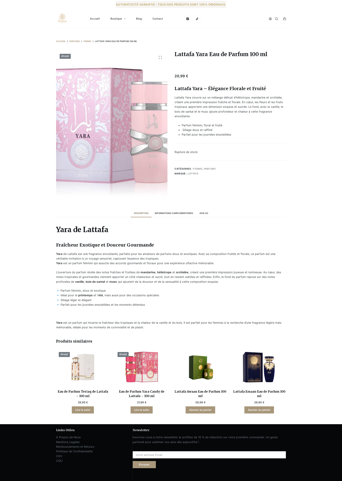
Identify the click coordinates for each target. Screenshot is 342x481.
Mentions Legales (68, 442)
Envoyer (144, 464)
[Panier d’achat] (284, 18)
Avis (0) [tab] (204, 213)
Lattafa (193, 173)
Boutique (116, 18)
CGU (59, 460)
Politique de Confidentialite (74, 451)
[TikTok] (197, 18)
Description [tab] (141, 213)
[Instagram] (187, 18)
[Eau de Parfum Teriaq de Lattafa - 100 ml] (83, 367)
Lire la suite (82, 410)
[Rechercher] (276, 18)
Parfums (210, 168)
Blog (139, 18)
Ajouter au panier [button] (200, 410)
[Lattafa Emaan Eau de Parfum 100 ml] (259, 367)
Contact (157, 18)
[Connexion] (270, 18)
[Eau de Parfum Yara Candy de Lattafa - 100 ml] (141, 367)
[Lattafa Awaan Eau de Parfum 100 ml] (200, 367)
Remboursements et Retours (75, 446)
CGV (59, 456)
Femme (197, 168)
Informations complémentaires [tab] (174, 213)
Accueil (95, 18)
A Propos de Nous (68, 437)
